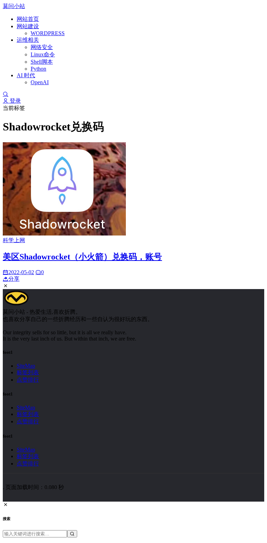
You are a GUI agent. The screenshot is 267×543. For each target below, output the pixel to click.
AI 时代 (26, 75)
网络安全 (42, 47)
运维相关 (28, 40)
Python (38, 69)
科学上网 (14, 240)
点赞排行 (28, 380)
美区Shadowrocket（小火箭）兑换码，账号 (82, 256)
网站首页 (28, 19)
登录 (14, 101)
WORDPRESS (48, 33)
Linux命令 (43, 54)
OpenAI (40, 82)
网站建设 (28, 26)
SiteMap (26, 366)
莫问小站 (14, 6)
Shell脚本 (42, 62)
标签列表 (28, 372)
